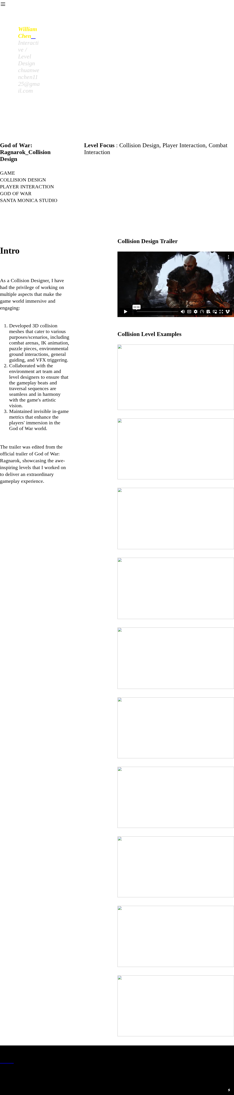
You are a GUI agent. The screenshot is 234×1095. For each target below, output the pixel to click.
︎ (33, 36)
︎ (2, 1060)
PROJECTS (115, 21)
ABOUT (81, 21)
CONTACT (149, 21)
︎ (7, 1060)
